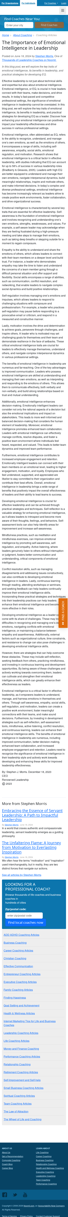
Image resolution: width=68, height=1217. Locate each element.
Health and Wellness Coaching (50, 1168)
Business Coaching (15, 942)
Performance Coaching (46, 1183)
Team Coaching (43, 1179)
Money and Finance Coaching (21, 1048)
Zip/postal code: (15, 909)
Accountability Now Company (51, 1205)
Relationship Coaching (17, 1064)
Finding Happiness (15, 997)
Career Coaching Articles (18, 950)
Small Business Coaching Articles (23, 1088)
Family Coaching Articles (18, 990)
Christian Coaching (15, 958)
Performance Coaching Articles (22, 1056)
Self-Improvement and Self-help (22, 1080)
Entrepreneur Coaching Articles (22, 974)
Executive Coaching (45, 1172)
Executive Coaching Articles (20, 982)
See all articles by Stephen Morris (21, 875)
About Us (6, 1152)
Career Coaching (43, 1156)
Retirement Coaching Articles (21, 1072)
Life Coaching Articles (16, 1041)
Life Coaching (42, 1152)
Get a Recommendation (12, 1156)
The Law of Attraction (16, 1111)
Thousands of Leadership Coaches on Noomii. (29, 60)
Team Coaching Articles (18, 1103)
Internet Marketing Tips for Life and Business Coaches (30, 1023)
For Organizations (10, 3)
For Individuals (28, 3)
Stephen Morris (44, 56)
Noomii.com (29, 1205)
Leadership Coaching (45, 1175)
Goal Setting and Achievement (21, 1005)
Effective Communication (18, 966)
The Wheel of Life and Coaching (22, 1119)
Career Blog (7, 1168)
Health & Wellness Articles (19, 1013)
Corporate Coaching (11, 1160)
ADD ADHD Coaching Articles (21, 935)
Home (5, 35)
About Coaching (22, 35)
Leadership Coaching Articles (21, 1033)
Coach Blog (7, 1164)
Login (63, 3)
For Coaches (50, 3)
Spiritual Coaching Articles (19, 1096)
